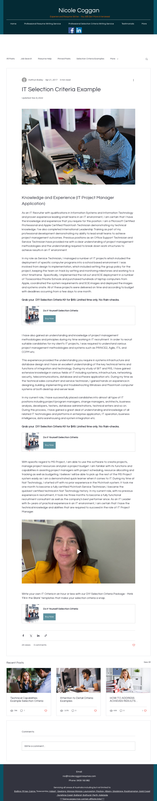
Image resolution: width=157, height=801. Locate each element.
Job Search (26, 59)
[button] (146, 59)
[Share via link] (45, 635)
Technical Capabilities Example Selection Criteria (26, 699)
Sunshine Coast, (65, 795)
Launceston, (89, 791)
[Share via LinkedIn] (38, 635)
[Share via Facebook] (23, 635)
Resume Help (45, 59)
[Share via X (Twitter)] (30, 635)
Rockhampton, (131, 791)
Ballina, (18, 791)
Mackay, (100, 791)
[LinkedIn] (79, 30)
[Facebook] (71, 30)
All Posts (10, 59)
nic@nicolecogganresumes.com (79, 776)
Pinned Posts (64, 59)
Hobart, (53, 791)
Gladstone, (118, 791)
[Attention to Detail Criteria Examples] (78, 680)
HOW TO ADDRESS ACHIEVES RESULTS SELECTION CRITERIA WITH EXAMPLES (128, 699)
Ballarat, (78, 795)
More (112, 59)
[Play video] (78, 551)
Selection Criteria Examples (90, 59)
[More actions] (133, 80)
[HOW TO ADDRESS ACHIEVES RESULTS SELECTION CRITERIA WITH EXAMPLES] (128, 680)
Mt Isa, (25, 791)
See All (147, 662)
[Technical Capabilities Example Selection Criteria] (29, 680)
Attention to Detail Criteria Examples (76, 699)
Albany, (109, 791)
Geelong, (62, 791)
